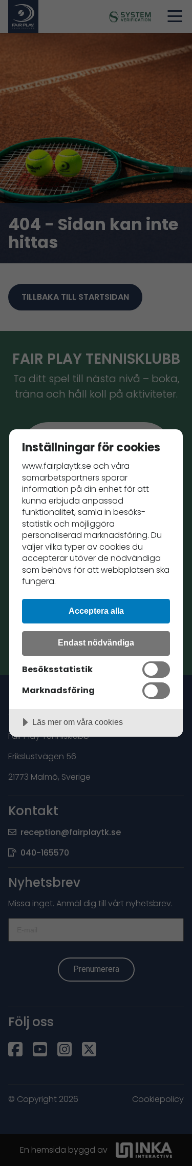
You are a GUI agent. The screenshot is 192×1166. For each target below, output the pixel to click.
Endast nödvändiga (96, 642)
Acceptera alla (96, 610)
